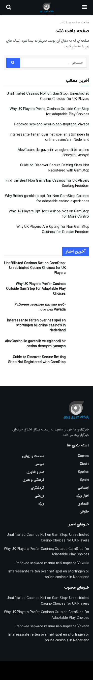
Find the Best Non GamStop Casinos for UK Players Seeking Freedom (47, 183)
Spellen (83, 472)
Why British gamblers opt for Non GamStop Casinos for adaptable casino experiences (47, 198)
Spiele (84, 479)
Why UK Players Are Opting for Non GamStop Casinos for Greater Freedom (52, 229)
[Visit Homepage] (46, 7)
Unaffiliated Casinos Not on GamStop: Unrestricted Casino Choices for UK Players (48, 96)
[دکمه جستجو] (8, 7)
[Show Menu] (84, 7)
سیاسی (39, 464)
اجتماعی (83, 487)
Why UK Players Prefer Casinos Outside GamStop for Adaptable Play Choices (49, 111)
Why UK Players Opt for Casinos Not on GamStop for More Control (49, 214)
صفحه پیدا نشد (70, 22)
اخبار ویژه (82, 495)
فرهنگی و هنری (33, 479)
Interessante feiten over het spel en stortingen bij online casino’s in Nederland (49, 137)
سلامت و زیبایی (33, 456)
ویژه (41, 503)
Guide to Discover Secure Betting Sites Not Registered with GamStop (54, 167)
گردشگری (37, 487)
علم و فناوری (35, 472)
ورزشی (39, 495)
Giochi (84, 464)
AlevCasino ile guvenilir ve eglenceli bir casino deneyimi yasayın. (53, 152)
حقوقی (84, 511)
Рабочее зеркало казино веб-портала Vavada (51, 124)
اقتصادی (83, 503)
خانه (86, 22)
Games (83, 456)
